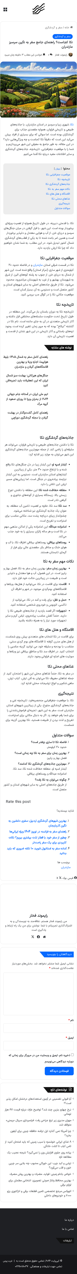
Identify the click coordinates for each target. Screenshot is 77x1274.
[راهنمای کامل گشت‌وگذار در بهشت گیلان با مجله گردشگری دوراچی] (62, 418)
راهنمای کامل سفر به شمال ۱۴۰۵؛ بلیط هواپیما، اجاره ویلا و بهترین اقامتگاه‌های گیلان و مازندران (25, 362)
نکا (72, 124)
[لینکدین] (55, 878)
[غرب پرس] (38, 9)
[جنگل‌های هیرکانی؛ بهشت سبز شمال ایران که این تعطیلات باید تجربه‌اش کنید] (62, 381)
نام (71, 1020)
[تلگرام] (52, 878)
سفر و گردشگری (53, 28)
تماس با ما (68, 1229)
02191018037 (21, 1266)
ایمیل (70, 1038)
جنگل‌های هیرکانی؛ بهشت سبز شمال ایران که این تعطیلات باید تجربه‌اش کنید (27, 380)
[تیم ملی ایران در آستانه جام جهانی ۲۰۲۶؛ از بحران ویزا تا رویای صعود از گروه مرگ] (62, 399)
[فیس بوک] (38, 936)
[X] (32, 936)
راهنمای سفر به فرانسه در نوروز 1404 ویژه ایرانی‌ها (38, 832)
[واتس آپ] (53, 878)
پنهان (57, 169)
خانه (67, 28)
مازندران (38, 265)
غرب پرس (7, 1261)
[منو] (5, 10)
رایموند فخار (61, 55)
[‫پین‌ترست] (54, 878)
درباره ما (69, 1220)
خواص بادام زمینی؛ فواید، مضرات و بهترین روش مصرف (40, 1174)
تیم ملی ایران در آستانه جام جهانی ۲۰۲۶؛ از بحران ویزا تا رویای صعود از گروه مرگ (27, 399)
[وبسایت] (44, 936)
